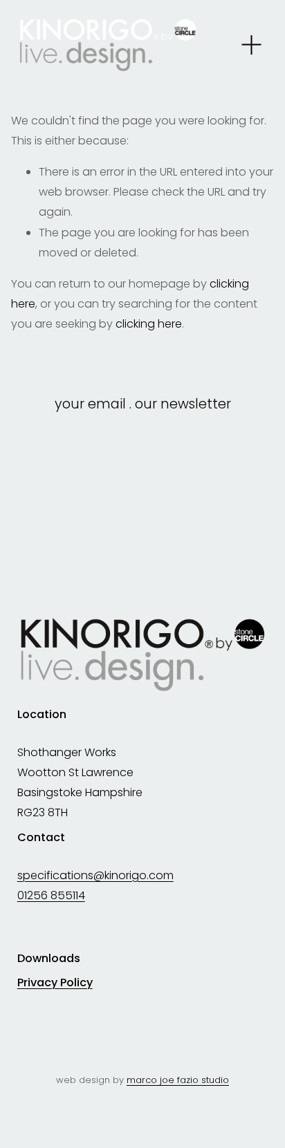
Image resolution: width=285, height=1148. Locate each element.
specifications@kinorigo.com (95, 875)
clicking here (149, 324)
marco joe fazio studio (178, 1079)
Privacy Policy (55, 982)
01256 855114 (51, 895)
